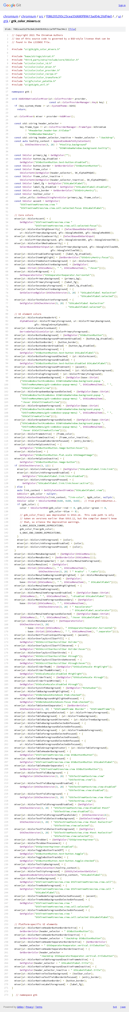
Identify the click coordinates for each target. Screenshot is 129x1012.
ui (119, 16)
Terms (38, 1006)
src (41, 16)
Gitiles (20, 1006)
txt (115, 1006)
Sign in (122, 5)
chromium (10, 16)
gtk (5, 21)
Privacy (29, 1006)
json (123, 1006)
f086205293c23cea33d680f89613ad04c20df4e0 (79, 16)
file (72, 29)
